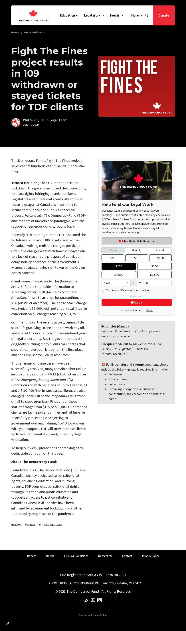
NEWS (17, 525)
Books (50, 556)
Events (115, 15)
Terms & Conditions (76, 556)
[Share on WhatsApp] (7, 615)
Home (15, 32)
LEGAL (31, 525)
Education (67, 15)
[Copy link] (7, 573)
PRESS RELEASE (51, 525)
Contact (127, 556)
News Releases (34, 32)
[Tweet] (7, 594)
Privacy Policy (150, 556)
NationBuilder (100, 615)
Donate (163, 15)
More (135, 15)
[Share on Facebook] (7, 604)
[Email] (7, 584)
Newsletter (105, 556)
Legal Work (92, 15)
